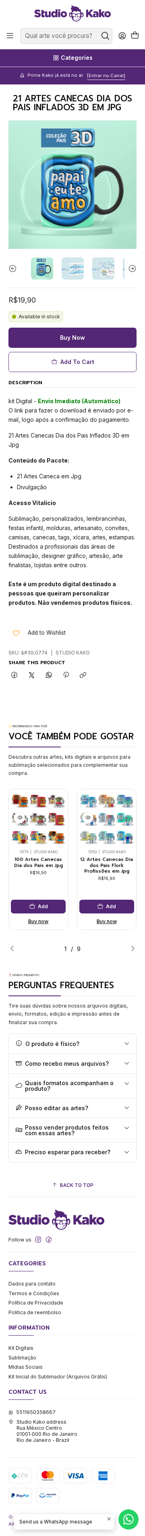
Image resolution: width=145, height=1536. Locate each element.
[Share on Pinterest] (66, 675)
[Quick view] (19, 817)
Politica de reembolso (34, 1312)
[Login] (122, 35)
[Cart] (135, 36)
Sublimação (22, 1358)
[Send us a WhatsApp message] (128, 1519)
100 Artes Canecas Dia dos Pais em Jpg (38, 862)
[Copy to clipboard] (83, 675)
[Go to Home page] (72, 13)
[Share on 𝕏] (32, 675)
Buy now (38, 921)
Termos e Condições (33, 1293)
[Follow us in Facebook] (48, 1240)
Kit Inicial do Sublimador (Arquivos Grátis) (57, 1377)
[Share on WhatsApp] (49, 675)
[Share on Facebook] (14, 675)
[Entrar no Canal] (106, 75)
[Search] (105, 36)
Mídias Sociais (25, 1367)
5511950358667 (36, 1412)
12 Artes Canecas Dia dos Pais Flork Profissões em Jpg (106, 865)
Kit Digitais (20, 1348)
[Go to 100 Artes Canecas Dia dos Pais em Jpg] (38, 818)
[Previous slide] (14, 268)
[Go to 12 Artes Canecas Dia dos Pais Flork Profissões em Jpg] (106, 818)
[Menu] (10, 35)
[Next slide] (130, 268)
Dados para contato (32, 1284)
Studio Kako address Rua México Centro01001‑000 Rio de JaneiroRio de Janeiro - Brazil (47, 1431)
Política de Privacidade (35, 1303)
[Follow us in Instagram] (38, 1240)
